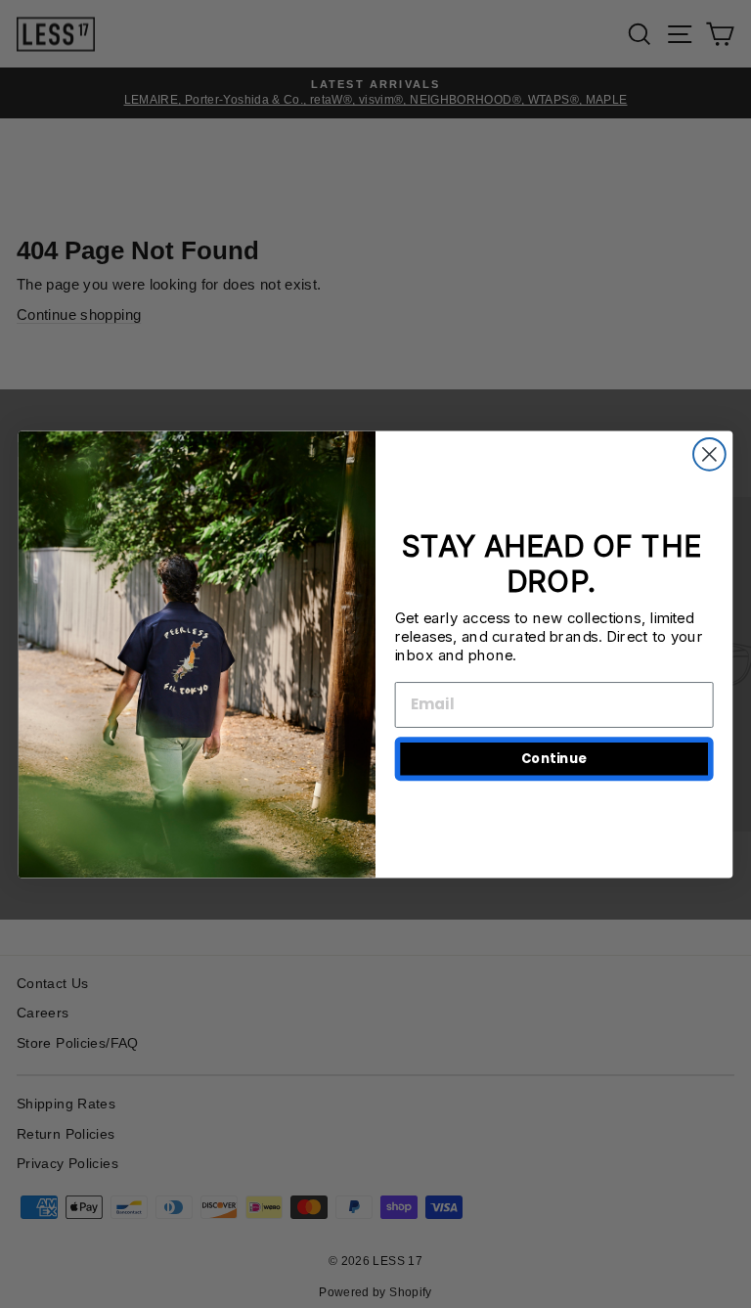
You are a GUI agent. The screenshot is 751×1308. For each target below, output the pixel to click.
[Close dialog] (709, 454)
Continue (554, 758)
